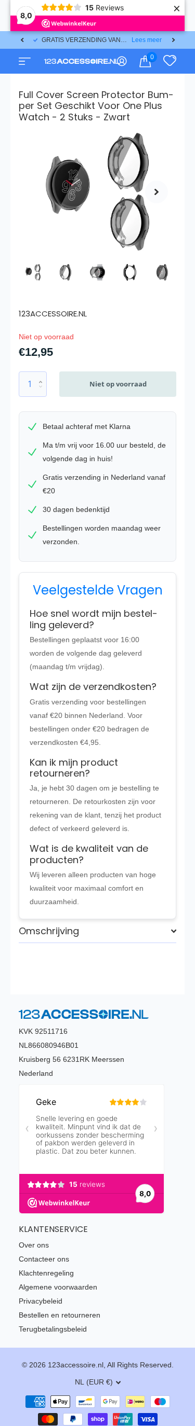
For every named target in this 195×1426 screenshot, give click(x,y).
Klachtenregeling (46, 1273)
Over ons (34, 1245)
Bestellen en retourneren (59, 1315)
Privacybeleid (40, 1301)
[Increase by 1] (43, 375)
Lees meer (147, 40)
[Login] (122, 61)
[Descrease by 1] (43, 393)
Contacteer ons (44, 1259)
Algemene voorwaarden (58, 1287)
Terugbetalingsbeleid (53, 1329)
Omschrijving (49, 930)
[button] (21, 40)
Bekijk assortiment (24, 61)
